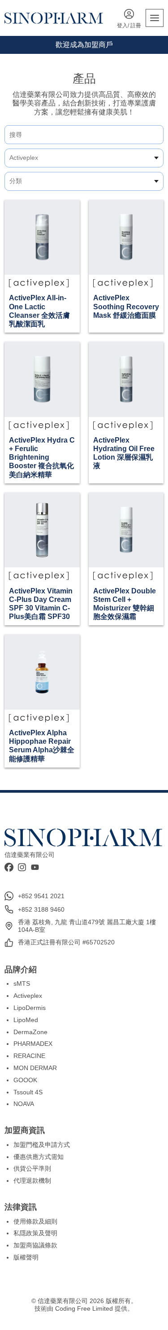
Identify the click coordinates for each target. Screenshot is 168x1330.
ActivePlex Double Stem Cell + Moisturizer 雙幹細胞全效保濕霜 (124, 604)
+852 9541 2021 (41, 896)
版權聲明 (26, 1257)
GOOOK (25, 1080)
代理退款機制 (32, 1180)
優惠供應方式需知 (38, 1156)
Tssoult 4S (28, 1092)
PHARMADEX (32, 1043)
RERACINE (29, 1055)
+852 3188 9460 (41, 909)
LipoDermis (29, 1007)
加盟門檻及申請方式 (41, 1144)
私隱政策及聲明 (35, 1233)
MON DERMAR (35, 1067)
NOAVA (23, 1103)
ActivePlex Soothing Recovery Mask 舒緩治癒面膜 (126, 306)
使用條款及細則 (35, 1221)
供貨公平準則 (32, 1168)
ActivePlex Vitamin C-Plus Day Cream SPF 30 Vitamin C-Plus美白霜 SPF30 (41, 604)
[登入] (129, 15)
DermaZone (30, 1032)
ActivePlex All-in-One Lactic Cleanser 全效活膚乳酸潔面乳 (39, 311)
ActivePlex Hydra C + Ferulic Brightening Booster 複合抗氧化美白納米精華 (42, 457)
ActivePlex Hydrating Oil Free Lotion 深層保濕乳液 (124, 453)
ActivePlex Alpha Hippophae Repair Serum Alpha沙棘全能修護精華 (41, 746)
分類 (15, 180)
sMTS (21, 983)
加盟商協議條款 (35, 1245)
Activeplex (23, 157)
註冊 (135, 25)
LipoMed (25, 1019)
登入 (122, 25)
